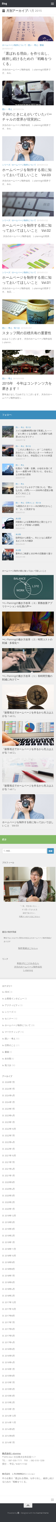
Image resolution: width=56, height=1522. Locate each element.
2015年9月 (10, 1375)
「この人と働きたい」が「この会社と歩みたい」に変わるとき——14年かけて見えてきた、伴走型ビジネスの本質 (34, 452)
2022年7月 (10, 1135)
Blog (4, 3)
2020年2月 (10, 1202)
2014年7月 (10, 1442)
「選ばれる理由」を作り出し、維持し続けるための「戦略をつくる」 (27, 58)
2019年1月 (10, 1242)
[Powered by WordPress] (18, 1513)
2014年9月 (10, 1429)
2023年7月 (10, 1109)
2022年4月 (10, 1142)
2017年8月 (10, 1315)
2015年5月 (10, 1389)
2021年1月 (10, 1175)
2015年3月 (10, 1395)
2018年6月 (10, 1282)
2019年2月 (10, 1235)
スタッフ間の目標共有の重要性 (26, 333)
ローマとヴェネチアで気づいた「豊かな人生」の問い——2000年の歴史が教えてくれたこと (34, 490)
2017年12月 (10, 1302)
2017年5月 (10, 1335)
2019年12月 (10, 1215)
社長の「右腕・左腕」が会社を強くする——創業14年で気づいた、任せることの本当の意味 (34, 471)
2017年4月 (10, 1342)
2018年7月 (10, 1275)
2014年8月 (10, 1436)
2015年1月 (10, 1409)
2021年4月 (10, 1169)
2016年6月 (10, 1349)
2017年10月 (10, 1309)
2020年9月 (10, 1182)
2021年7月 (10, 1162)
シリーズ (6, 165)
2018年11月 (10, 1249)
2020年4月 (10, 1189)
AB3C (7, 992)
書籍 (42, 45)
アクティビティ (12, 1005)
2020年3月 (10, 1195)
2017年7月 (10, 1322)
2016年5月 (10, 1355)
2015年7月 (10, 1382)
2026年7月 (10, 1082)
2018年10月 (10, 1255)
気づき (17, 328)
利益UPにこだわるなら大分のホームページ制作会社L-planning (28, 967)
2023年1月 (10, 1122)
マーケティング (12, 1032)
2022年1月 (10, 1149)
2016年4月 (10, 1362)
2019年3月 (10, 1229)
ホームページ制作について (14, 45)
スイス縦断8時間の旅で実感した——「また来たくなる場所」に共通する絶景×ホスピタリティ (34, 433)
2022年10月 (10, 1129)
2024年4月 (10, 1095)
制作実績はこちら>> (28, 948)
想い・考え (33, 45)
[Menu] (52, 3)
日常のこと (30, 503)
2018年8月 (10, 1269)
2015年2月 (10, 1402)
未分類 (18, 519)
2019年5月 (10, 1222)
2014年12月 (10, 1416)
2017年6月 (10, 1329)
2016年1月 (10, 1369)
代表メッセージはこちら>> (29, 916)
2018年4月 (10, 1289)
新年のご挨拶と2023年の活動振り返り (34, 553)
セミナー (9, 1018)
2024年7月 (10, 1089)
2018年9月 (10, 1262)
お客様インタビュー (14, 998)
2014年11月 (10, 1422)
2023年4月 (10, 1115)
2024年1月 (10, 1102)
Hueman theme (42, 1513)
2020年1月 (10, 1209)
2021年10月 (10, 1155)
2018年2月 (10, 1295)
